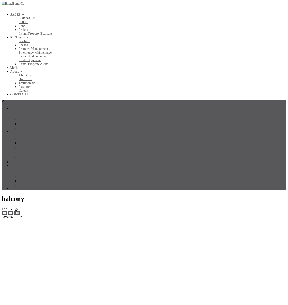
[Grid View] (10, 213)
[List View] (17, 213)
